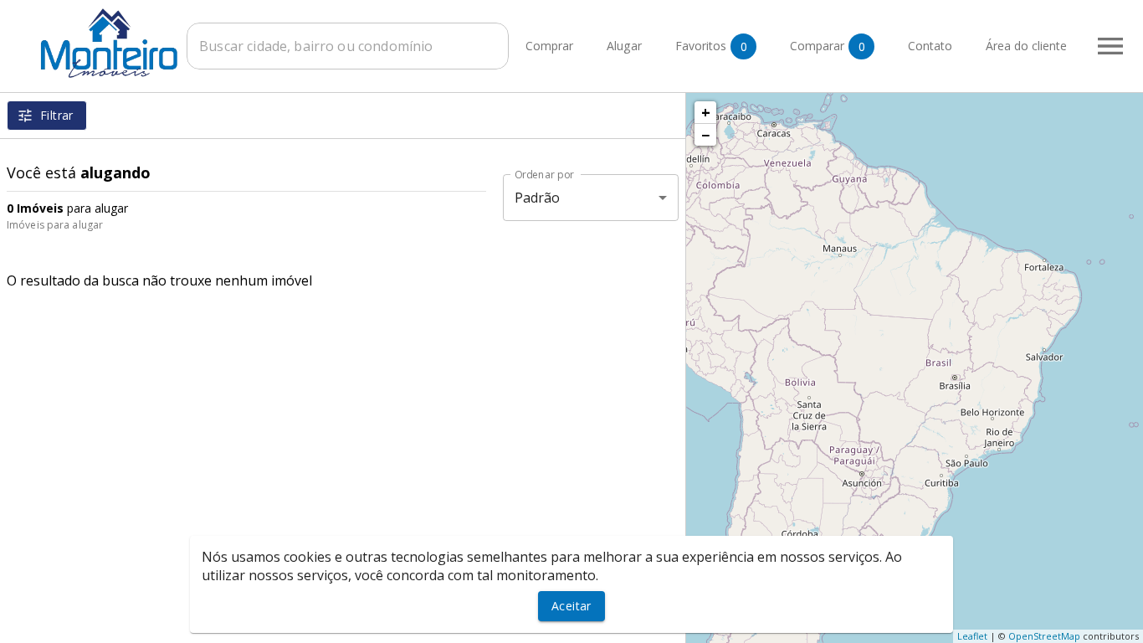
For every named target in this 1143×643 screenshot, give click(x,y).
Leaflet (972, 636)
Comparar (827, 46)
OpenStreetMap (1044, 636)
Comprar (549, 46)
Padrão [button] (538, 197)
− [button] (705, 135)
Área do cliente (1026, 46)
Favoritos (711, 46)
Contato (930, 46)
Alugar (624, 46)
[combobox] (348, 46)
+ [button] (705, 112)
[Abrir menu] (1110, 46)
